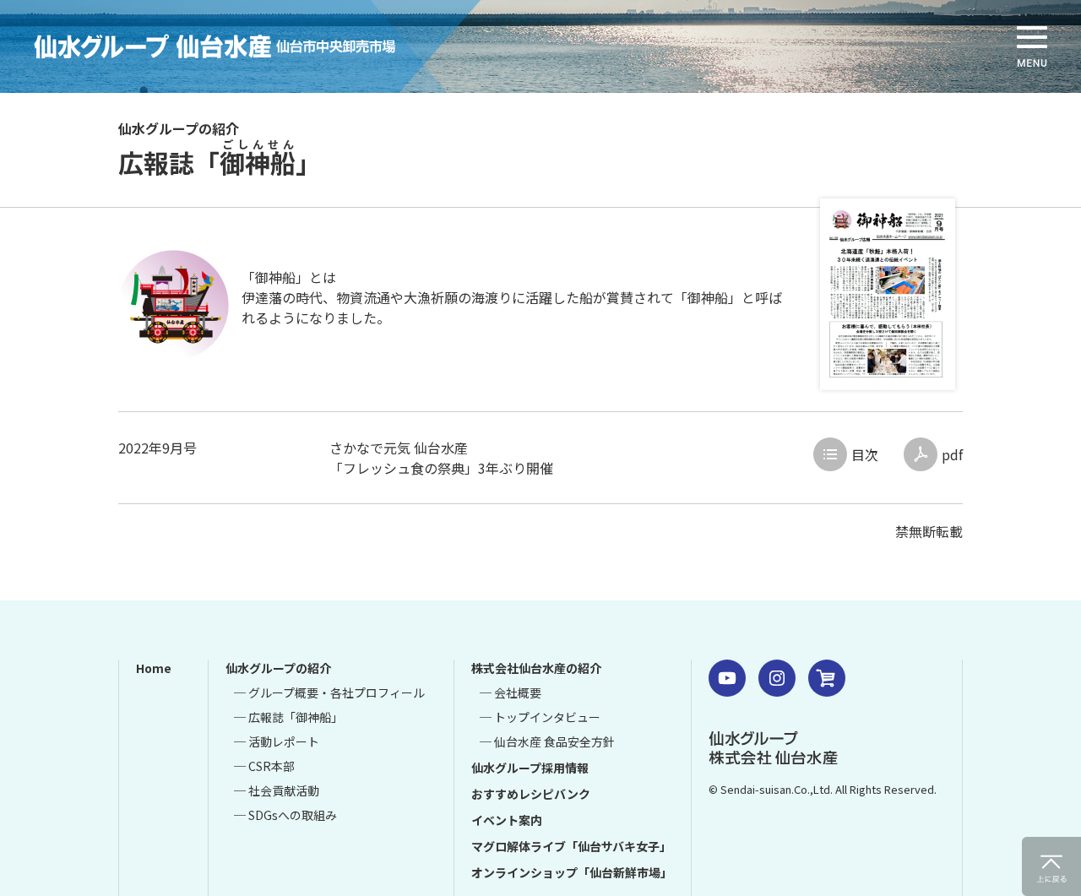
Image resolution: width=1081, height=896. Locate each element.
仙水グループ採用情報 (530, 767)
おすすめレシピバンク (530, 793)
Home (153, 668)
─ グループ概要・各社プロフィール (329, 692)
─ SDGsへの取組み (285, 814)
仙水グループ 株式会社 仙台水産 (773, 747)
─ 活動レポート (276, 741)
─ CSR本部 (264, 766)
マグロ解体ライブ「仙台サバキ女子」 (571, 846)
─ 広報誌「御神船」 (288, 717)
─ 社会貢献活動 (276, 790)
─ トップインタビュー (540, 717)
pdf (952, 454)
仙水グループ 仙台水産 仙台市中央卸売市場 (240, 46)
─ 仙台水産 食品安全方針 (547, 741)
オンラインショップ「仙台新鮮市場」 (571, 872)
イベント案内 (506, 820)
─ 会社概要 (510, 692)
